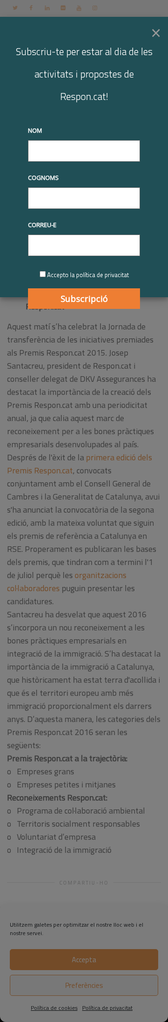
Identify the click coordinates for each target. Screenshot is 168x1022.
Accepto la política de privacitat (88, 274)
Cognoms (43, 177)
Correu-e (42, 225)
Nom (35, 130)
